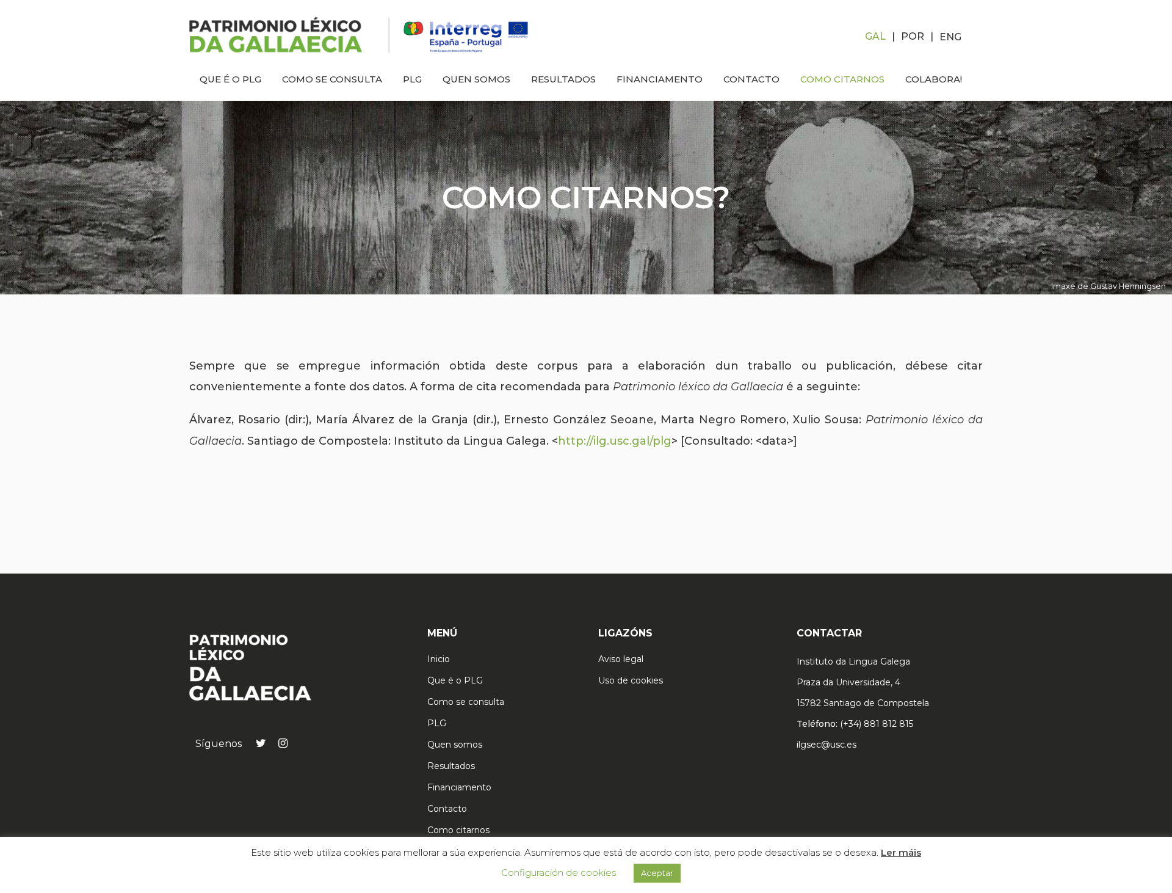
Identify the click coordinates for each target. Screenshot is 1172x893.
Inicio (438, 659)
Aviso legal (620, 659)
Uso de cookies (630, 680)
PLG (436, 723)
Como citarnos (458, 830)
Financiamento (459, 787)
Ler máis (901, 852)
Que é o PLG (455, 680)
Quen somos (454, 744)
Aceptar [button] (657, 873)
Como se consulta (465, 701)
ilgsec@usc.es (826, 744)
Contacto (447, 808)
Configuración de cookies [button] (558, 872)
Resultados (451, 765)
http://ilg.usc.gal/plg (614, 441)
